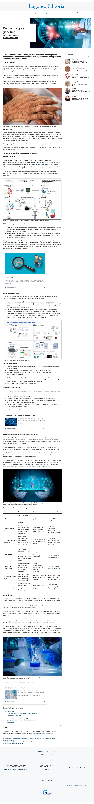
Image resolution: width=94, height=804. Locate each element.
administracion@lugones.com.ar (15, 769)
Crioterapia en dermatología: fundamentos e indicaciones (80, 62)
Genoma (31, 738)
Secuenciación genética (14, 715)
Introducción (10, 711)
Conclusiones (11, 722)
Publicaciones (63, 13)
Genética (17, 738)
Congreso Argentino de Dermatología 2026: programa (80, 76)
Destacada (14, 37)
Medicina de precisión (51, 738)
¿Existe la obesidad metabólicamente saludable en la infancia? (81, 92)
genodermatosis (24, 738)
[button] (78, 13)
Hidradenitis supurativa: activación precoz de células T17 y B (81, 84)
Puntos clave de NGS (13, 717)
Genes (13, 738)
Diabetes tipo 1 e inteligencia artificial (14, 743)
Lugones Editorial (7, 35)
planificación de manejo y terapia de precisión (34, 466)
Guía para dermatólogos (39, 738)
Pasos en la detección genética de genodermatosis (22, 713)
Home (17, 13)
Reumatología (44, 13)
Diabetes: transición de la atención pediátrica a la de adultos (19, 741)
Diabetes (24, 13)
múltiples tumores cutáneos (38, 164)
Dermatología (33, 13)
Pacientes (53, 13)
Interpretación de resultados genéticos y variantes (22, 719)
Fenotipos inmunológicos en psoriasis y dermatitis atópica (80, 69)
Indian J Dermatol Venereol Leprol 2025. (41, 733)
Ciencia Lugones (47, 780)
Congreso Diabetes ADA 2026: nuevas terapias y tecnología (80, 99)
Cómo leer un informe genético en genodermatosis (21, 720)
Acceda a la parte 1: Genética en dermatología (18, 682)
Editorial (72, 13)
